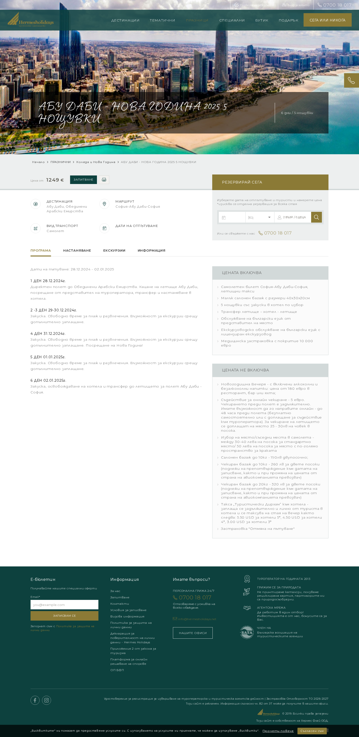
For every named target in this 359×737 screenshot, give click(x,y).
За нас (115, 591)
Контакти (119, 603)
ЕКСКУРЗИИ (114, 250)
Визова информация (127, 616)
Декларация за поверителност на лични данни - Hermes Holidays (132, 638)
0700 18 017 (337, 5)
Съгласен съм (312, 731)
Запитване (84, 179)
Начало (38, 162)
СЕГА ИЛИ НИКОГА (328, 20)
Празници (197, 20)
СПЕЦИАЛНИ (232, 20)
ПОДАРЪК (288, 20)
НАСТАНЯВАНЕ (77, 250)
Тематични (162, 20)
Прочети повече (278, 731)
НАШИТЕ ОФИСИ (193, 633)
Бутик (261, 20)
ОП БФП (117, 670)
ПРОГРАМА (41, 250)
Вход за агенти (298, 5)
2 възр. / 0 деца (294, 217)
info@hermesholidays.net (197, 619)
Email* (35, 597)
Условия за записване (128, 610)
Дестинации (125, 20)
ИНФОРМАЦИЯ (152, 250)
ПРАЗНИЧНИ (61, 162)
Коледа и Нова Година (96, 162)
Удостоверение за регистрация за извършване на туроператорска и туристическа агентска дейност (184, 698)
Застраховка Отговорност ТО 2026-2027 (297, 698)
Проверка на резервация (257, 5)
